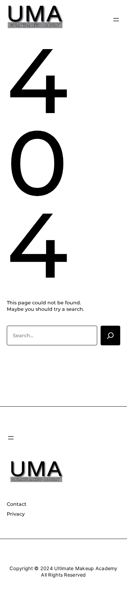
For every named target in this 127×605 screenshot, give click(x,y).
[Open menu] (116, 20)
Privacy (16, 514)
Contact (16, 504)
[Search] (110, 335)
